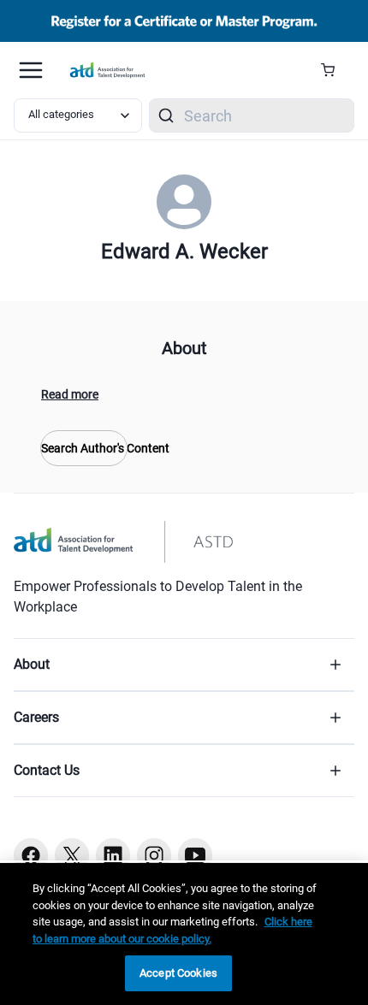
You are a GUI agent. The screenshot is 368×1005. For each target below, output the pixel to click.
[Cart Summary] (334, 70)
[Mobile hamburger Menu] (31, 70)
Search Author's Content (84, 448)
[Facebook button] (31, 855)
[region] (184, 934)
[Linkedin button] (113, 855)
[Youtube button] (195, 855)
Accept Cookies (178, 973)
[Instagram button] (154, 855)
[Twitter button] (72, 855)
